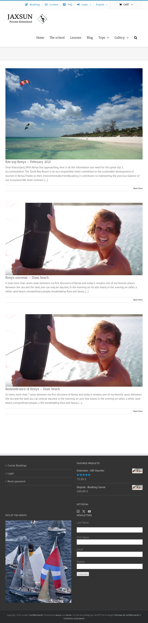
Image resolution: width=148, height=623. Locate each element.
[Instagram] (78, 511)
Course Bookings (17, 465)
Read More (138, 188)
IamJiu (68, 615)
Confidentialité (36, 615)
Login (11, 473)
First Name (83, 537)
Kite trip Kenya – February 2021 (28, 162)
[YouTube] (89, 511)
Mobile (81, 561)
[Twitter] (83, 511)
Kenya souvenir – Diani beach (27, 278)
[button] (135, 37)
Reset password (16, 481)
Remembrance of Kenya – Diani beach (32, 389)
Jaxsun (58, 615)
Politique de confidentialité (126, 615)
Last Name (83, 522)
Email (80, 549)
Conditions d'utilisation (74, 618)
